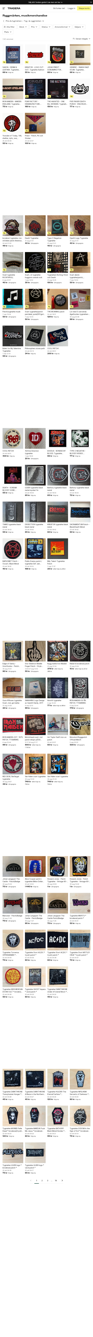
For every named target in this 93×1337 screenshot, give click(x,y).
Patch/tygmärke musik (11, 312)
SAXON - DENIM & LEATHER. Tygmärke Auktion (11, 68)
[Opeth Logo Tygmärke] (80, 225)
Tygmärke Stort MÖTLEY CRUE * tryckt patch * (80, 953)
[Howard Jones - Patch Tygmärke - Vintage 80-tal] (57, 866)
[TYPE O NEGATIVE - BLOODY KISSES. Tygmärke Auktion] (80, 438)
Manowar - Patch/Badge (12, 916)
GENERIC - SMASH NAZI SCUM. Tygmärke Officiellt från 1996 (79, 68)
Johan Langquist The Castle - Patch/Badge (11, 880)
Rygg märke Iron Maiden (57, 664)
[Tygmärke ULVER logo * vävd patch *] (35, 1152)
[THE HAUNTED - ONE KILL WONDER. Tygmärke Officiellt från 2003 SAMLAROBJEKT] (57, 89)
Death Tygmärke (31, 238)
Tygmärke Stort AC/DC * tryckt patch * (35, 953)
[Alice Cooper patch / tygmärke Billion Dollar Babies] (35, 866)
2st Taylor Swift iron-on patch (56, 738)
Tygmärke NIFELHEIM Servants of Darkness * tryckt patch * (79, 1093)
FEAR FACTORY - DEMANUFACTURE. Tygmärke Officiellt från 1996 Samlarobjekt (34, 102)
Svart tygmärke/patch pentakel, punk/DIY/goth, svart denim (35, 313)
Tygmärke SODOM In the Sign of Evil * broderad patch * (80, 1129)
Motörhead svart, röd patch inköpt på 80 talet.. (33, 738)
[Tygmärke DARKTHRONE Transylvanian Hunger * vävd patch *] (13, 1079)
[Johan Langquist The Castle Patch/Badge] (57, 903)
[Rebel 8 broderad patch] (80, 651)
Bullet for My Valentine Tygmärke (12, 349)
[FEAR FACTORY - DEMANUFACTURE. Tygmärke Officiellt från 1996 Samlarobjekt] (35, 89)
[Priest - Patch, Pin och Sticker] (35, 123)
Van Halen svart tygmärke (35, 776)
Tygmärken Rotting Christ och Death (57, 276)
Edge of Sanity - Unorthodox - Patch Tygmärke (11, 665)
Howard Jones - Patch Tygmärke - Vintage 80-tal (57, 880)
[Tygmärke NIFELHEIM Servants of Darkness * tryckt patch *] (80, 1079)
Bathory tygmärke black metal (57, 489)
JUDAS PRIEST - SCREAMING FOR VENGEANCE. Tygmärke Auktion (56, 68)
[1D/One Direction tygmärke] (35, 438)
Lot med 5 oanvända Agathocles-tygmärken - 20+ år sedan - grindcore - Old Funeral (80, 313)
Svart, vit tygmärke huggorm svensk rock (33, 276)
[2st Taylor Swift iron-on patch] (57, 724)
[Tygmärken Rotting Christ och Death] (57, 262)
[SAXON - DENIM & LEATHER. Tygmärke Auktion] (13, 54)
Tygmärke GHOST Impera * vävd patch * (35, 990)
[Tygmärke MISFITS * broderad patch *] (80, 903)
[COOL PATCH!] (57, 336)
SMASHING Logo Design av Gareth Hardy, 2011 (34, 701)
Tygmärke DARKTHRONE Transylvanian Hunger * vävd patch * (13, 1093)
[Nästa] (61, 1180)
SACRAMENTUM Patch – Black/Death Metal (79, 525)
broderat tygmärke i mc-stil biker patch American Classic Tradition (12, 239)
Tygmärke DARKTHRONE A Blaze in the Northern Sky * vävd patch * (35, 1093)
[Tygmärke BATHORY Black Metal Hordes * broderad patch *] (57, 1116)
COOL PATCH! (53, 348)
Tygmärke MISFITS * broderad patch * (78, 917)
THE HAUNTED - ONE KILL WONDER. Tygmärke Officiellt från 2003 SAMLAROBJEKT (57, 102)
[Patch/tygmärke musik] (13, 299)
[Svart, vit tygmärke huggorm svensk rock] (35, 262)
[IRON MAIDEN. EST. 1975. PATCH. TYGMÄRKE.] (13, 724)
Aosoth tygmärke (54, 700)
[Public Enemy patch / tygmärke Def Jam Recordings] (35, 548)
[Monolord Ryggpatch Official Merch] (80, 724)
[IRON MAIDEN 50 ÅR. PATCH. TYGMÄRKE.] (80, 688)
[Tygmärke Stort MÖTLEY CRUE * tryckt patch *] (80, 940)
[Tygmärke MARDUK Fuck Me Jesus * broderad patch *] (35, 1116)
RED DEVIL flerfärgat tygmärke (11, 777)
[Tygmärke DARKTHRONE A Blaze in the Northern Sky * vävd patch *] (35, 1079)
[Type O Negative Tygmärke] (57, 225)
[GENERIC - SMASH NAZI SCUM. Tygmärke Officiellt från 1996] (80, 54)
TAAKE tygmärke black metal (12, 525)
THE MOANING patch (55, 312)
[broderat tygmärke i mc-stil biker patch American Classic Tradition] (13, 225)
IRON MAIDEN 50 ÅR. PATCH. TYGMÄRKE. (78, 701)
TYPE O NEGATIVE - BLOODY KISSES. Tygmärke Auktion (78, 452)
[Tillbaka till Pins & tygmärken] (4, 21)
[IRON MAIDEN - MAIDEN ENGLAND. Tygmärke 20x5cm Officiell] (13, 89)
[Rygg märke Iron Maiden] (57, 651)
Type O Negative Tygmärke (54, 239)
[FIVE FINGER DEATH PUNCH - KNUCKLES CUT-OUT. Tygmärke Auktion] (80, 89)
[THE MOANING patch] (57, 299)
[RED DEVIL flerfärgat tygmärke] (13, 764)
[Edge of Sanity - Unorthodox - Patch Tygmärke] (13, 651)
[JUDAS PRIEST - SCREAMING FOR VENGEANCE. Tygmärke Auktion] (57, 54)
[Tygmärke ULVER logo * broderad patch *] (13, 1152)
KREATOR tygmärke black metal (57, 525)
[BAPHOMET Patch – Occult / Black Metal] (13, 548)
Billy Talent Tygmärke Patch (56, 562)
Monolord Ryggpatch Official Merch (78, 738)
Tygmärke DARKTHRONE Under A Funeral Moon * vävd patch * (57, 990)
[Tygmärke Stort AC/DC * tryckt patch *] (35, 940)
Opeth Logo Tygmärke (79, 238)
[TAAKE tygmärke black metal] (13, 512)
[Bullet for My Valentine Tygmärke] (13, 336)
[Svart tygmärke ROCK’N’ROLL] (13, 262)
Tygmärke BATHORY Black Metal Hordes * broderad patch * (55, 1129)
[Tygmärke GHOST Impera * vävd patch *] (35, 976)
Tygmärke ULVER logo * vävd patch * (34, 1166)
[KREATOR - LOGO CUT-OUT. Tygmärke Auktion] (35, 54)
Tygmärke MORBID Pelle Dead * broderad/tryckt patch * (12, 1129)
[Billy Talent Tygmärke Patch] (57, 548)
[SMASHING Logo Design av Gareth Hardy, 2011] (35, 688)
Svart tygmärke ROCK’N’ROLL (9, 276)
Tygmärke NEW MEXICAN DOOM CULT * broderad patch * (13, 990)
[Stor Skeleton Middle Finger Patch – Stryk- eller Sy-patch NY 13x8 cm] (35, 651)
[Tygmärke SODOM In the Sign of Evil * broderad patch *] (80, 1116)
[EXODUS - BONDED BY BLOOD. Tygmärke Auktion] (57, 438)
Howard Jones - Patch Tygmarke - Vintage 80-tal (79, 880)
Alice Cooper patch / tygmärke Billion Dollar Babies (34, 880)
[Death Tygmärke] (35, 225)
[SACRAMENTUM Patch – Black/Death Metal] (80, 512)
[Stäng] (91, 2)
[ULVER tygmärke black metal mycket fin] (35, 475)
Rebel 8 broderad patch (79, 664)
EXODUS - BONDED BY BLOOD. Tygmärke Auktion (56, 452)
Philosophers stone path (35, 348)
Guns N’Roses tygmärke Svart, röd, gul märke (12, 701)
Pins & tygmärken (14, 21)
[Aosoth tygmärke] (57, 688)
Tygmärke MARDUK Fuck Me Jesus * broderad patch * (35, 1129)
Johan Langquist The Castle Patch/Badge (55, 917)
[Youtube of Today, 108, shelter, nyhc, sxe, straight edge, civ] (13, 123)
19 (56, 1181)
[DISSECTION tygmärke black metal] (35, 512)
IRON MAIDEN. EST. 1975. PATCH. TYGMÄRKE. (13, 738)
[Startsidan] (14, 8)
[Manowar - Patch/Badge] (13, 903)
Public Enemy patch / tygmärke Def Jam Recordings (33, 562)
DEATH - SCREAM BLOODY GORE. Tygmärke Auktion (10, 489)
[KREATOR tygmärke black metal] (57, 512)
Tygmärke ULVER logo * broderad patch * (12, 1166)
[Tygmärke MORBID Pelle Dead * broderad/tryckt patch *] (13, 1116)
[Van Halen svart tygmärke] (35, 764)
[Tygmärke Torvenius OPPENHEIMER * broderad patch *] (13, 940)
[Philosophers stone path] (35, 336)
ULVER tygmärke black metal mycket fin (34, 489)
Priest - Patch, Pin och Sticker (34, 137)
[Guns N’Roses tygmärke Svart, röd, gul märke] (13, 688)
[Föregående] (32, 1180)
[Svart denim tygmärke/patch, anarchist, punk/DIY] (80, 262)
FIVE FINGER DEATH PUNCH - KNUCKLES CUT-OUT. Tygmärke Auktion (78, 102)
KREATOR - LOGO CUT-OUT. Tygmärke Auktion (34, 68)
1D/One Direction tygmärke (32, 452)
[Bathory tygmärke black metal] (57, 475)
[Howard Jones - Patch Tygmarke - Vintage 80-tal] (80, 866)
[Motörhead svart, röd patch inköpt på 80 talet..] (35, 724)
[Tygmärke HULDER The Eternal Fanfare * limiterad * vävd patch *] (57, 1079)
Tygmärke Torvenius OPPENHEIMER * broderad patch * (11, 953)
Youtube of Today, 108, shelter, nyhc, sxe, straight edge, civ (12, 137)
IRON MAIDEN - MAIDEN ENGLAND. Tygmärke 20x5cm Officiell (12, 102)
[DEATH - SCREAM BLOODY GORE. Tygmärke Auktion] (13, 475)
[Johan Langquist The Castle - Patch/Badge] (13, 866)
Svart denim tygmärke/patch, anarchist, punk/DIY (77, 276)
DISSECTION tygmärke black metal (34, 525)
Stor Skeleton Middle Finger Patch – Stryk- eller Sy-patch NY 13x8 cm (34, 665)
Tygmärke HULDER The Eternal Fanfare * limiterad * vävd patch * (57, 1093)
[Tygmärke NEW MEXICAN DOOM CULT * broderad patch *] (13, 976)
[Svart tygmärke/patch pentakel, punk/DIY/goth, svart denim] (35, 299)
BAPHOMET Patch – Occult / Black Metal (11, 562)
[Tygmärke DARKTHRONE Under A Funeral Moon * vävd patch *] (57, 976)
